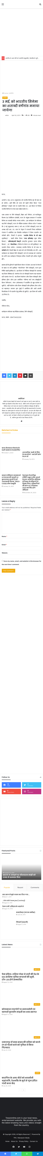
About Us (14, 1141)
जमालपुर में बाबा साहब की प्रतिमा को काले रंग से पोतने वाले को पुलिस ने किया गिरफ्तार (21, 1045)
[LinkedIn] (15, 375)
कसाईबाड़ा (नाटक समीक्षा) (25, 912)
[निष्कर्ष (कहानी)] (8, 929)
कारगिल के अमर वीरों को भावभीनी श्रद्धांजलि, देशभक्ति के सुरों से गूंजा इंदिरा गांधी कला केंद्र (19, 1080)
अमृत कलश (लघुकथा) (12, 877)
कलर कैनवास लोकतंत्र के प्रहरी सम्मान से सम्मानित (11, 449)
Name (4, 536)
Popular (7, 887)
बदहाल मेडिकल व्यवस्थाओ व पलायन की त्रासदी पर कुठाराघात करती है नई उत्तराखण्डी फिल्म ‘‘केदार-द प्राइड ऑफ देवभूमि (11, 479)
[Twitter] (9, 375)
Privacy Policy (23, 1141)
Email (4, 545)
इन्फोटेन (11, 93)
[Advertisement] (21, 32)
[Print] (30, 375)
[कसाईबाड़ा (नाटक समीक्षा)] (8, 915)
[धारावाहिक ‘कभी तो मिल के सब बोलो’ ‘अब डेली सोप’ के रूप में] (31, 442)
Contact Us (34, 1141)
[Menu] (3, 5)
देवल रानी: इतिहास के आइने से (13, 906)
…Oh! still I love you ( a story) (13, 900)
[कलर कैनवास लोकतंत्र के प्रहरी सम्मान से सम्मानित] (11, 440)
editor (7, 115)
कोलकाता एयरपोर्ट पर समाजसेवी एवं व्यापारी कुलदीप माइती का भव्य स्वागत (19, 1010)
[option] (21, 868)
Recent (20, 887)
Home (6, 93)
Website (4, 553)
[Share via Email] (25, 375)
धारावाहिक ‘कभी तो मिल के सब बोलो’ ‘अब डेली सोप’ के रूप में (31, 454)
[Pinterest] (20, 375)
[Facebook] (4, 375)
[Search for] (40, 5)
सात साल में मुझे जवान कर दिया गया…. (16, 894)
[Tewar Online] (14, 4)
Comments (35, 887)
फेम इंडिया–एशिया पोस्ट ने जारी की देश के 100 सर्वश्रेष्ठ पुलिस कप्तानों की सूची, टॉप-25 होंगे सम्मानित (20, 977)
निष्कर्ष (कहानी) (22, 922)
